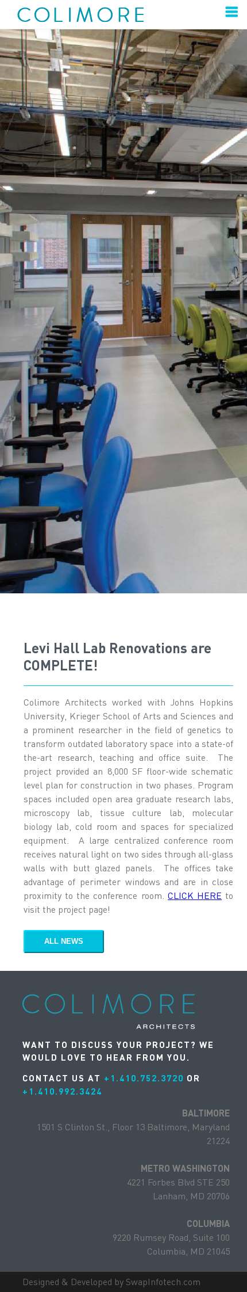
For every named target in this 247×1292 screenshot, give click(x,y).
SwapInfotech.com (163, 1281)
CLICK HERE (195, 895)
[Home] (93, 14)
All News (63, 941)
